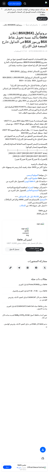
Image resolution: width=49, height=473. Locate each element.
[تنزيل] (43, 450)
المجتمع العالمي (32, 190)
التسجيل (42, 199)
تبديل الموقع (42, 19)
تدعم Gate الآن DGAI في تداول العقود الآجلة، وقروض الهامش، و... (25, 325)
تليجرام (30, 187)
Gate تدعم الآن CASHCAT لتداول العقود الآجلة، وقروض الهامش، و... (27, 298)
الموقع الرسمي (32, 175)
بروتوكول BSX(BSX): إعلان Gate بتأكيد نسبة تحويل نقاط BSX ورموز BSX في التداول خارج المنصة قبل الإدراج (12, 25)
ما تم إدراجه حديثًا (32, 25)
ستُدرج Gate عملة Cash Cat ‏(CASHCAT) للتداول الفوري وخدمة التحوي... (27, 307)
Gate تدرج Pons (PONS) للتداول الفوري (33, 284)
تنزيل (7, 467)
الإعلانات (44, 25)
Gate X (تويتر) (29, 181)
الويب (29, 178)
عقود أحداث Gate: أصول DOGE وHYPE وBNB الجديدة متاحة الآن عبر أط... (24, 316)
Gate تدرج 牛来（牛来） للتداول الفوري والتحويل (29, 291)
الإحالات (22, 205)
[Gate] (45, 3)
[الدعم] (43, 458)
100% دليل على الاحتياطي (28, 196)
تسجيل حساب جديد (14, 3)
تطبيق (35, 178)
